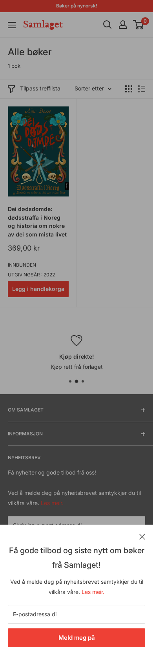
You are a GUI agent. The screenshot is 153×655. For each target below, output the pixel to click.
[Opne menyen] (12, 25)
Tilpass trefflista (40, 88)
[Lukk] (142, 536)
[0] (139, 24)
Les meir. (93, 591)
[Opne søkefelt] (107, 24)
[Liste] (141, 88)
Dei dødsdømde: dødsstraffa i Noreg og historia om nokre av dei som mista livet (37, 222)
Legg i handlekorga (38, 288)
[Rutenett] (128, 88)
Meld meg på (76, 637)
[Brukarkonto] (123, 24)
